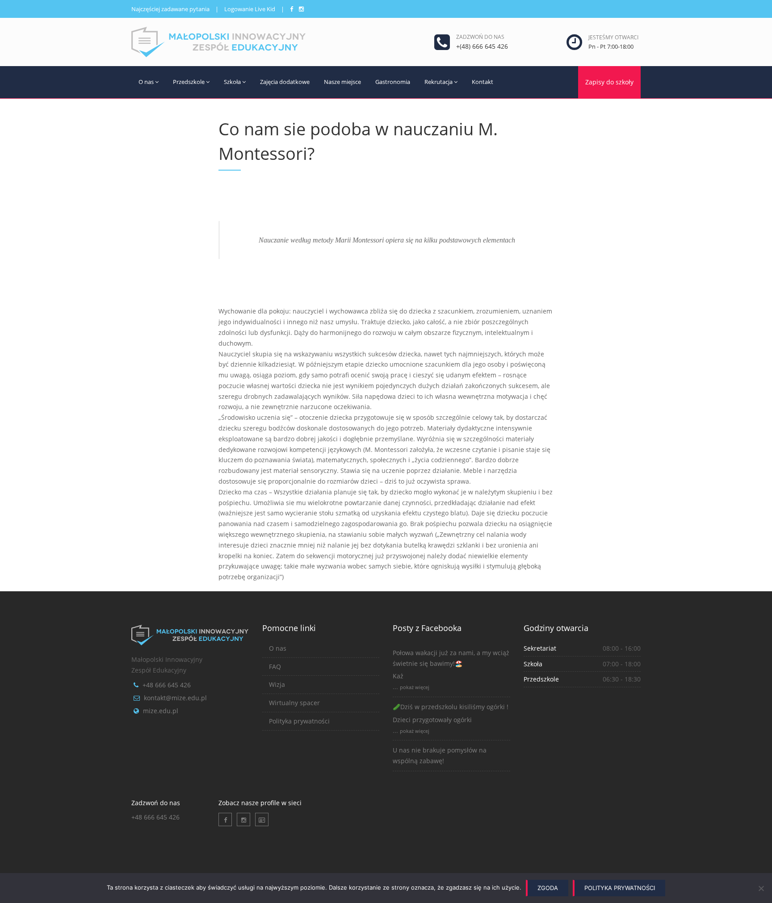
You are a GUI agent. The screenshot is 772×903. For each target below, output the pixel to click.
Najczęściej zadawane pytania (170, 9)
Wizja (277, 684)
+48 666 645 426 (167, 685)
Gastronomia (392, 82)
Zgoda (547, 887)
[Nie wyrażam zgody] (760, 888)
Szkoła (232, 82)
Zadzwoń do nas (480, 37)
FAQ (275, 666)
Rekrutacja (438, 82)
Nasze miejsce (342, 82)
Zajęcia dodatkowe (285, 82)
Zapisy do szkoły (609, 82)
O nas (146, 82)
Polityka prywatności (299, 721)
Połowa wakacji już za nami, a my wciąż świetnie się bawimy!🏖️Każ (451, 664)
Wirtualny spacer (294, 702)
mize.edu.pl (160, 711)
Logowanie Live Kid (249, 9)
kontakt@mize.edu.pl (175, 698)
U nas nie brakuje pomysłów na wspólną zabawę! (440, 755)
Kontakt (482, 82)
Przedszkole (189, 82)
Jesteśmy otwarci (613, 37)
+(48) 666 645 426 (482, 46)
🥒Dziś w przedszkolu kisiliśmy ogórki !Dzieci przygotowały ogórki (450, 713)
